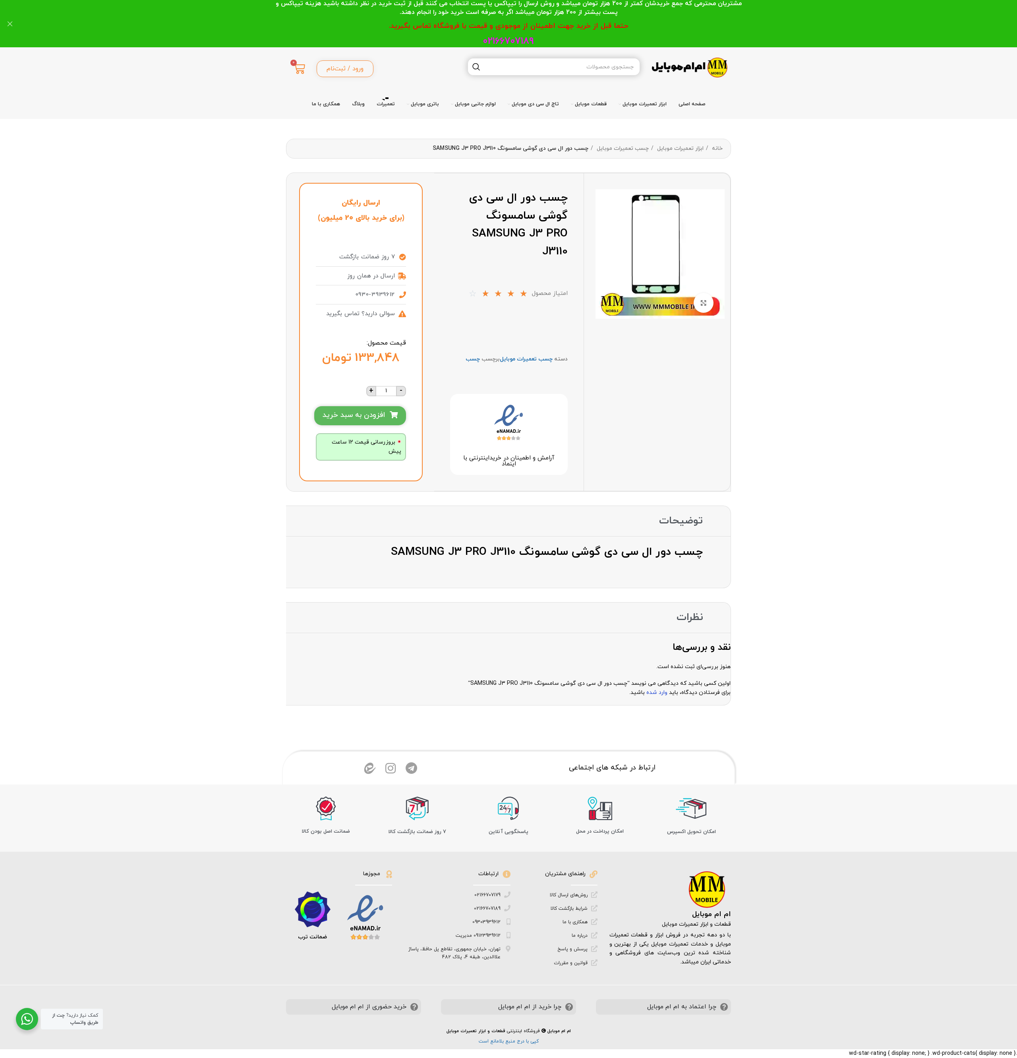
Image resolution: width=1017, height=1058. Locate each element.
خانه (716, 148)
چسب (473, 359)
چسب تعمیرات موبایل (622, 148)
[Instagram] (390, 768)
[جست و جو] (476, 67)
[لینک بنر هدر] (520, 23)
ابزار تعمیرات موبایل (679, 148)
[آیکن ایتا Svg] (370, 768)
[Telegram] (411, 768)
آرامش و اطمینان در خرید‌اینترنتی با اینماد (508, 461)
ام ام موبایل (711, 914)
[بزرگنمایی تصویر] (703, 303)
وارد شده (656, 692)
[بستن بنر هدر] (10, 23)
